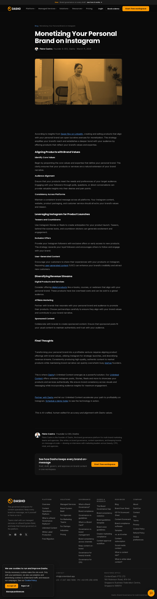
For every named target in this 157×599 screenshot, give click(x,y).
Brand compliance (86, 511)
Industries (64, 530)
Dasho (51, 375)
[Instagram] (15, 534)
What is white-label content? (123, 560)
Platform (30, 8)
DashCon (137, 508)
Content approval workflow (104, 542)
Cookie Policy (138, 529)
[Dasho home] (14, 9)
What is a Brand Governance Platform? (48, 521)
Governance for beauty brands (85, 554)
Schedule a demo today (57, 401)
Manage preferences (15, 591)
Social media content (120, 546)
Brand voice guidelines (102, 528)
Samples (118, 530)
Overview (46, 504)
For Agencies (65, 515)
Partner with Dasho (44, 397)
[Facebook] (21, 534)
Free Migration (48, 539)
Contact (136, 512)
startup (108, 363)
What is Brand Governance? (84, 505)
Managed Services (47, 8)
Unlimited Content (49, 528)
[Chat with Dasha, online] (151, 593)
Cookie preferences (138, 538)
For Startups (65, 526)
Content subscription (120, 539)
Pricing (89, 8)
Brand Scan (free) (122, 508)
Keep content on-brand (86, 547)
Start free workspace (135, 8)
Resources (77, 8)
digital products (59, 287)
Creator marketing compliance (104, 535)
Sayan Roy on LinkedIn (72, 134)
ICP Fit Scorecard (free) (122, 513)
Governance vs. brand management (85, 532)
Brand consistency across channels (86, 540)
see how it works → (94, 2)
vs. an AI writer (121, 534)
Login (100, 8)
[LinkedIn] (10, 534)
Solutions (64, 8)
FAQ (135, 516)
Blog (36, 26)
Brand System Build (66, 509)
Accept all (11, 586)
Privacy (136, 525)
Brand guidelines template (104, 521)
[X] (26, 534)
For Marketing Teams (66, 520)
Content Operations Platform (46, 511)
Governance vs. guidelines (85, 516)
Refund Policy (138, 533)
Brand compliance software (122, 524)
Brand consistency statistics (104, 514)
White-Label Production (47, 533)
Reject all (25, 586)
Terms (136, 520)
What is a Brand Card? (85, 523)
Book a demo (113, 8)
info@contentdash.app (65, 576)
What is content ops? (121, 553)
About (135, 504)
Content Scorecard (123, 519)
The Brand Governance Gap (104, 507)
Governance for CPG (85, 560)
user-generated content (56, 265)
